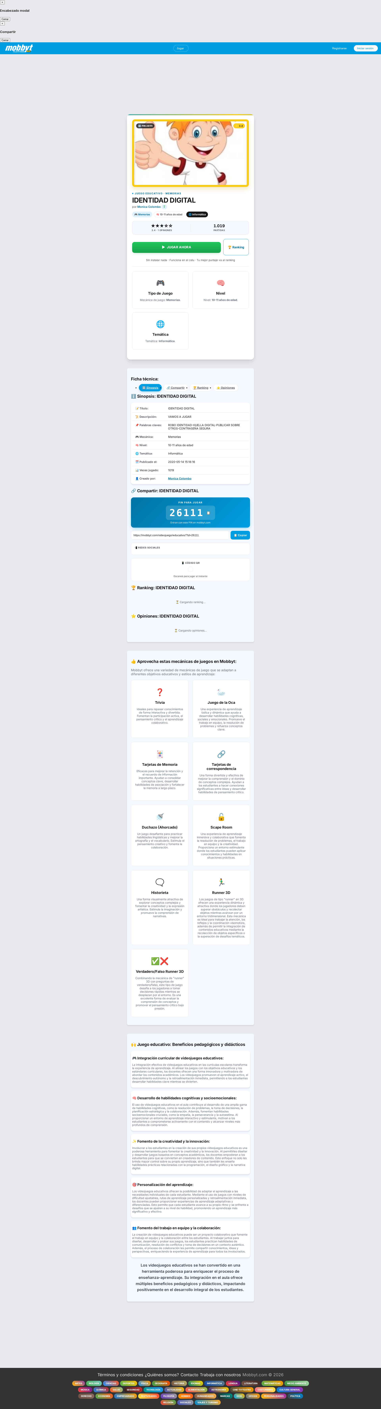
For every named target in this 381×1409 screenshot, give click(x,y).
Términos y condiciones (120, 1374)
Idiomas (195, 1383)
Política (295, 1396)
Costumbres (265, 1389)
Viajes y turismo (207, 1402)
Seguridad (133, 1389)
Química (101, 1389)
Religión (168, 1402)
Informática (214, 1383)
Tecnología (153, 1389)
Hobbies (185, 1396)
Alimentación (196, 1389)
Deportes (128, 1383)
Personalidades (274, 1396)
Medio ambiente (296, 1383)
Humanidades (205, 1396)
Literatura (251, 1383)
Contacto (189, 1374)
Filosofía (168, 1396)
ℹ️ (150, 387)
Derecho (86, 1396)
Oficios (253, 1396)
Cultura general (289, 1389)
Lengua (233, 1383)
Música (85, 1389)
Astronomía (218, 1389)
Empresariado (125, 1396)
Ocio (239, 1396)
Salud (116, 1389)
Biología (94, 1383)
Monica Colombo (149, 206)
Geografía (161, 1383)
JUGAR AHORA (176, 247)
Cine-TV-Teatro (242, 1389)
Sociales (185, 1402)
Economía (104, 1396)
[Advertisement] (190, 82)
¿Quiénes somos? (162, 1374)
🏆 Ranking (236, 247)
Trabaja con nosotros (220, 1374)
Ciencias (111, 1383)
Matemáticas (272, 1383)
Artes (78, 1383)
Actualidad (174, 1389)
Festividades (149, 1396)
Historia (179, 1383)
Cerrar (5, 19)
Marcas (225, 1396)
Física (144, 1383)
